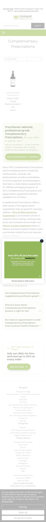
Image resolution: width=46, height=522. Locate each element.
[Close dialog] (41, 241)
